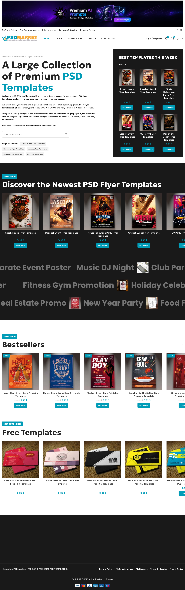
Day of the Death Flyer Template (169, 136)
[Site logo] (19, 38)
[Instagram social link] (177, 30)
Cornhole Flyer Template (12, 154)
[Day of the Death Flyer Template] (169, 122)
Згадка (109, 579)
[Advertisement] (92, 539)
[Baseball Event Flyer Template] (148, 77)
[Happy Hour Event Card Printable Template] (20, 371)
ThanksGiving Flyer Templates (33, 144)
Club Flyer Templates (35, 154)
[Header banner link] (92, 13)
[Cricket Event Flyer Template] (127, 122)
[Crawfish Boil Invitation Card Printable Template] (143, 371)
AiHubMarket (96, 579)
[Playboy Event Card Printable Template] (102, 371)
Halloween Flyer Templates (13, 149)
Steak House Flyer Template (20, 232)
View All (122, 65)
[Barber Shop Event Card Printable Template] (61, 371)
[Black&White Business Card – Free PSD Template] (102, 459)
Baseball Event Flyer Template (61, 232)
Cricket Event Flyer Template (144, 232)
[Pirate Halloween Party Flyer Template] (169, 77)
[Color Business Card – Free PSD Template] (61, 459)
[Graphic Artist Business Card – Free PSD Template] (20, 459)
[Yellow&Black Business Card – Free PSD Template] (143, 459)
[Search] (66, 134)
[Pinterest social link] (181, 30)
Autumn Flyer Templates (37, 149)
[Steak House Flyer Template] (127, 77)
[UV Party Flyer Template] (148, 122)
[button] (176, 184)
